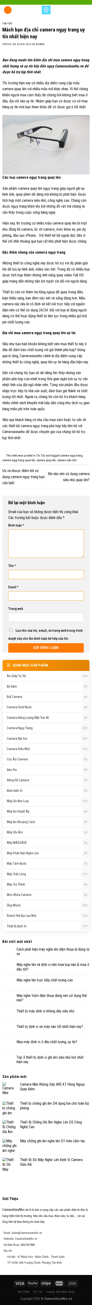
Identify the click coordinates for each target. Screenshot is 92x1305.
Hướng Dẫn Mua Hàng (60, 1291)
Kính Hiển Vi (14, 791)
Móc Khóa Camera (19, 895)
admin (40, 44)
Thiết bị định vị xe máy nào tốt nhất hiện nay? (50, 1026)
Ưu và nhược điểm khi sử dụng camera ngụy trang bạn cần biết (23, 477)
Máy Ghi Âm (15, 832)
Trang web (15, 609)
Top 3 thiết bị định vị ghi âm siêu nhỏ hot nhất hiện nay (50, 1059)
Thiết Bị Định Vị (16, 926)
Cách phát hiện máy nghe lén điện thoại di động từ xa (53, 951)
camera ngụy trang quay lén (18, 460)
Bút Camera (14, 697)
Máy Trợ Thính (16, 884)
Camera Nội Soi (17, 738)
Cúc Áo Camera (17, 759)
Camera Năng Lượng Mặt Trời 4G (28, 718)
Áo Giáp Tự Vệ (16, 676)
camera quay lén (46, 460)
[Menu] (8, 10)
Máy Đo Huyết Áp (18, 811)
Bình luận (16, 525)
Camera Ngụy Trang (20, 728)
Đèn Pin (12, 770)
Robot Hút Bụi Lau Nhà (21, 916)
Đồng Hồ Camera (18, 780)
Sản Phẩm (23, 1291)
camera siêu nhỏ (66, 460)
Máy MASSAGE (17, 842)
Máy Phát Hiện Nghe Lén (23, 853)
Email (13, 587)
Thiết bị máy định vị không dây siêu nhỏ (45, 1011)
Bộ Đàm (12, 686)
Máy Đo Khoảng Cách (21, 822)
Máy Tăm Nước (17, 863)
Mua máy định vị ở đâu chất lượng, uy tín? (47, 1042)
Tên (12, 566)
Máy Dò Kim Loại (18, 801)
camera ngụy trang (71, 455)
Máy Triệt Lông (16, 874)
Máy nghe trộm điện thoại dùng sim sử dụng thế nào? (52, 997)
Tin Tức (7, 23)
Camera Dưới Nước (19, 707)
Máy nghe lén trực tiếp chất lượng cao (45, 980)
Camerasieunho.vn (69, 66)
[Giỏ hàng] (86, 9)
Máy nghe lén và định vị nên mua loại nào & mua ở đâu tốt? (53, 966)
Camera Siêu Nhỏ (18, 749)
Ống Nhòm (14, 905)
